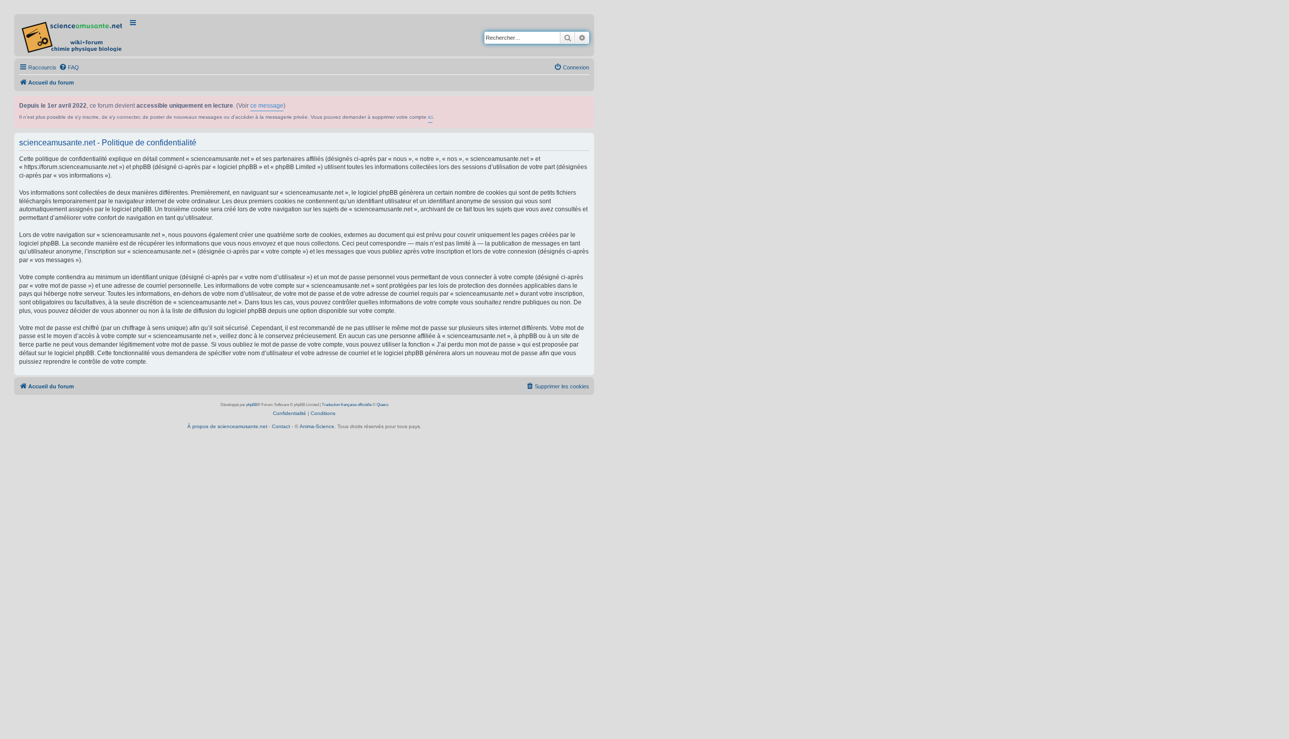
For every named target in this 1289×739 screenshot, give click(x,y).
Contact (281, 426)
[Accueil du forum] (73, 35)
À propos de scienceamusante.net (227, 426)
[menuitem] (69, 67)
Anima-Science (317, 426)
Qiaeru (382, 404)
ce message (266, 105)
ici (430, 117)
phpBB (251, 404)
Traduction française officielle (347, 404)
